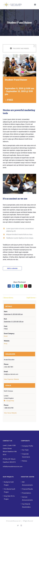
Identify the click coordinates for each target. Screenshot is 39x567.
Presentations (26, 493)
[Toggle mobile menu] (35, 5)
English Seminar (31, 297)
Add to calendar (12, 268)
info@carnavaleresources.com (12, 466)
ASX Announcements (27, 483)
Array (5, 343)
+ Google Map (9, 401)
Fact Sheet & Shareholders (26, 505)
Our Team (25, 450)
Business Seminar (8, 297)
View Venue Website (10, 413)
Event (5, 336)
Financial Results (27, 489)
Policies (24, 461)
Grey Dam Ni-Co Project (9, 497)
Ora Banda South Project (9, 490)
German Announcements (27, 498)
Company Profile (27, 446)
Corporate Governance (26, 455)
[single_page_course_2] (19, 175)
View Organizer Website (11, 379)
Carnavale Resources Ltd (13, 521)
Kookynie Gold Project (9, 483)
